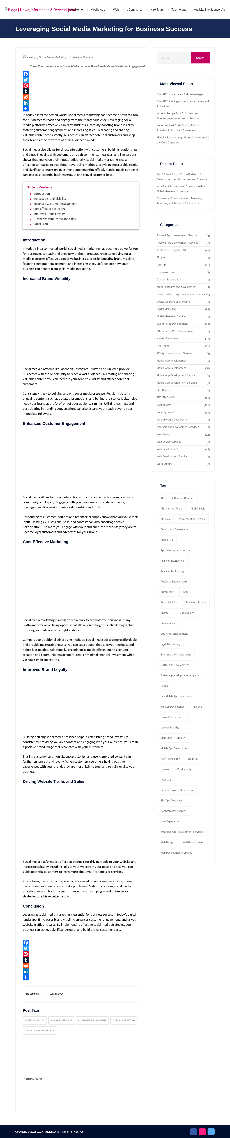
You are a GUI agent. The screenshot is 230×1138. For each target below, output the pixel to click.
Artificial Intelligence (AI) (209, 9)
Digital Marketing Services (172, 316)
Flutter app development (175, 665)
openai (165, 769)
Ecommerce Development (176, 654)
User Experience (170, 821)
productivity (184, 769)
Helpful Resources (168, 338)
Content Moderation (169, 279)
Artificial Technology (172, 571)
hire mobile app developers (176, 696)
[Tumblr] (81, 91)
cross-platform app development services (182, 294)
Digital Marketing (123, 1020)
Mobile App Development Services (177, 382)
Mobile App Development (171, 368)
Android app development (175, 529)
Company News (166, 272)
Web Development (167, 449)
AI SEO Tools (198, 508)
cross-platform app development (176, 287)
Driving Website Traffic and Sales (54, 219)
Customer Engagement (92, 1020)
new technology (170, 758)
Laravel (198, 706)
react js (166, 779)
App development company (177, 550)
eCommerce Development (172, 323)
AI (162, 498)
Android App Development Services (177, 242)
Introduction (41, 194)
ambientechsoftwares (191, 519)
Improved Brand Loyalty (49, 214)
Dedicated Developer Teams (173, 301)
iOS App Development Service (174, 353)
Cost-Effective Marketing (49, 209)
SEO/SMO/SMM (166, 397)
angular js (167, 539)
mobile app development (175, 748)
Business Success (61, 1020)
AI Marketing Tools (171, 508)
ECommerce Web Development (175, 331)
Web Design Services (169, 441)
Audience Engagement (174, 581)
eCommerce (134, 9)
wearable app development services (178, 427)
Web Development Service (172, 456)
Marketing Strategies (173, 738)
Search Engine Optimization (177, 790)
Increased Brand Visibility (49, 199)
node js (193, 758)
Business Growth (196, 602)
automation (167, 592)
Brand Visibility (34, 1020)
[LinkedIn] (81, 103)
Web (116, 9)
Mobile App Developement (172, 360)
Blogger (161, 257)
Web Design (164, 434)
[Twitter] (81, 80)
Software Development (174, 811)
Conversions (168, 623)
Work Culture (164, 463)
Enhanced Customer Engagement (55, 204)
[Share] (81, 108)
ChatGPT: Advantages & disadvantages (180, 94)
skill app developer (171, 800)
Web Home (75, 9)
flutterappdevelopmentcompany (180, 675)
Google (165, 685)
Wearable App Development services (182, 831)
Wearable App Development (173, 419)
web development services (176, 852)
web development (193, 842)
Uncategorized (165, 412)
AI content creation (182, 498)
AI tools (165, 519)
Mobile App (98, 9)
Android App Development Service (177, 235)
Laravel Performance (173, 717)
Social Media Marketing (39, 1030)
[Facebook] (81, 74)
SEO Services (164, 390)
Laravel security (170, 727)
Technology (178, 9)
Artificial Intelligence (172, 560)
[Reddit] (81, 97)
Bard (185, 592)
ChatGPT (162, 264)
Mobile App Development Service (176, 375)
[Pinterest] (81, 85)
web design (167, 842)
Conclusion (40, 224)
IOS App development (173, 706)
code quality (187, 612)
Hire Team (157, 9)
